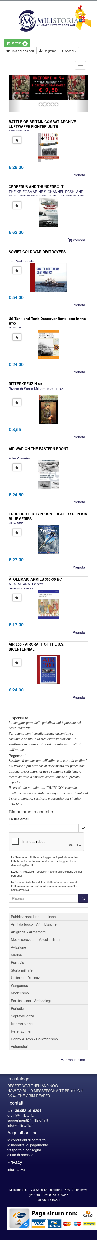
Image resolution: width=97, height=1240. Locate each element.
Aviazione (18, 947)
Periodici (17, 1008)
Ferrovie (17, 962)
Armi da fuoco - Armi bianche (34, 924)
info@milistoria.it (20, 1125)
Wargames (19, 985)
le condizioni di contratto (26, 1139)
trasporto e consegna (24, 1149)
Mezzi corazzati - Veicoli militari (35, 939)
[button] (15, 93)
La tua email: (20, 818)
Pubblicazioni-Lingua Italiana (33, 916)
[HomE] (48, 21)
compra (78, 239)
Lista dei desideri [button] (22, 51)
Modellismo (20, 993)
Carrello (18, 43)
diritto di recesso (20, 1154)
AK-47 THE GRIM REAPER (28, 1095)
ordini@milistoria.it (21, 1115)
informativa (16, 1169)
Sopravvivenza (22, 1015)
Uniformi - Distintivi (25, 977)
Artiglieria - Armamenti (28, 931)
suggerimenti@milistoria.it (27, 1120)
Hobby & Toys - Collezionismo (34, 1038)
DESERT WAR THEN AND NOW (32, 1085)
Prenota (79, 174)
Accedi (69, 51)
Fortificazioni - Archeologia (32, 1000)
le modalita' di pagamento (27, 1144)
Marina (16, 954)
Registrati (49, 51)
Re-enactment (22, 1031)
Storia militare (22, 970)
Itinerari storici (22, 1023)
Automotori (19, 1046)
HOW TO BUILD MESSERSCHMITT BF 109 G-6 (45, 1090)
